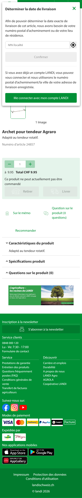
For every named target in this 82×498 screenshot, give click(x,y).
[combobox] (37, 45)
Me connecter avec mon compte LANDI (41, 98)
